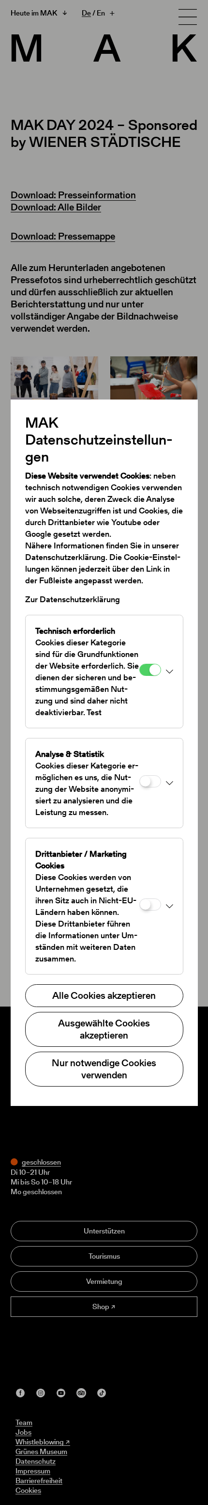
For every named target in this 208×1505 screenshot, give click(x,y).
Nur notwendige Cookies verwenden (104, 1069)
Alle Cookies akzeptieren (104, 995)
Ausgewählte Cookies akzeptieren (104, 1029)
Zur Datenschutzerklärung (72, 599)
